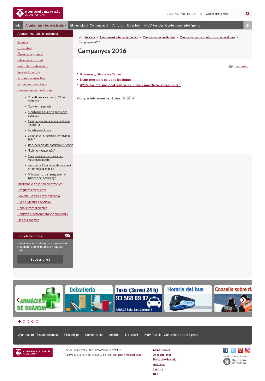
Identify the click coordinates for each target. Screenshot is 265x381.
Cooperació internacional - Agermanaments (45, 157)
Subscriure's (40, 259)
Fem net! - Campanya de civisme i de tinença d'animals (49, 167)
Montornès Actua (40, 130)
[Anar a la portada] (33, 352)
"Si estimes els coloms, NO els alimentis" (47, 99)
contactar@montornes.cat (127, 354)
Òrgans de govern (30, 54)
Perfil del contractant (32, 66)
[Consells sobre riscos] (238, 298)
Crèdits (158, 369)
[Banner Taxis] (138, 298)
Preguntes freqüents (31, 190)
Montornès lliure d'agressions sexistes (47, 113)
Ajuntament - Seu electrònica (45, 25)
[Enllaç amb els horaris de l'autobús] (188, 298)
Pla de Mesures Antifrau (34, 202)
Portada (89, 37)
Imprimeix (241, 66)
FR (200, 13)
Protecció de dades (165, 359)
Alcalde (22, 42)
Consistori (24, 48)
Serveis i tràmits (28, 72)
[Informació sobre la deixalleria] (89, 298)
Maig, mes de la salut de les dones (105, 79)
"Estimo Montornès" (41, 150)
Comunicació (99, 25)
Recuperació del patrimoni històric (50, 145)
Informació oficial (30, 60)
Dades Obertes (28, 220)
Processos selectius (31, 78)
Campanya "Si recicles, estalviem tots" (49, 137)
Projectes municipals (32, 84)
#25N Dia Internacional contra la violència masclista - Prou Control (130, 85)
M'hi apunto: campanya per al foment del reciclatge (47, 176)
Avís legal (159, 364)
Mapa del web (162, 350)
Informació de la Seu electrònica (40, 184)
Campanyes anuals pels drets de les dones (207, 37)
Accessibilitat (162, 354)
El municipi (78, 25)
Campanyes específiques (159, 37)
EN (194, 13)
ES (188, 13)
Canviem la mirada (39, 106)
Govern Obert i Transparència (38, 196)
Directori (133, 25)
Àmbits (117, 25)
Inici (18, 25)
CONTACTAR (175, 13)
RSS (247, 25)
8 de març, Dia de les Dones (101, 74)
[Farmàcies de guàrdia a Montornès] (39, 298)
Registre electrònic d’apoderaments (42, 214)
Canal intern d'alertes (32, 208)
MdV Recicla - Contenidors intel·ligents (172, 25)
